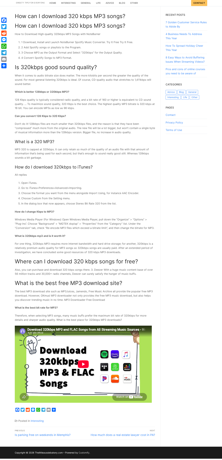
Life (185, 97)
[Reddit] (4, 33)
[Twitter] (4, 26)
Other (194, 97)
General (192, 92)
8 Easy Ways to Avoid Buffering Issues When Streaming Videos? (185, 59)
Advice (171, 92)
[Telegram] (4, 52)
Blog (181, 92)
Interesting (37, 420)
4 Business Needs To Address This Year (184, 36)
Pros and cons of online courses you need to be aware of (185, 71)
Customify (84, 452)
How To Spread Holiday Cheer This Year (184, 48)
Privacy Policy (174, 122)
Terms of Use (174, 130)
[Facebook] (4, 20)
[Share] (4, 65)
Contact (199, 3)
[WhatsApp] (4, 46)
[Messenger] (4, 39)
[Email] (4, 59)
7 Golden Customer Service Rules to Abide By (186, 24)
